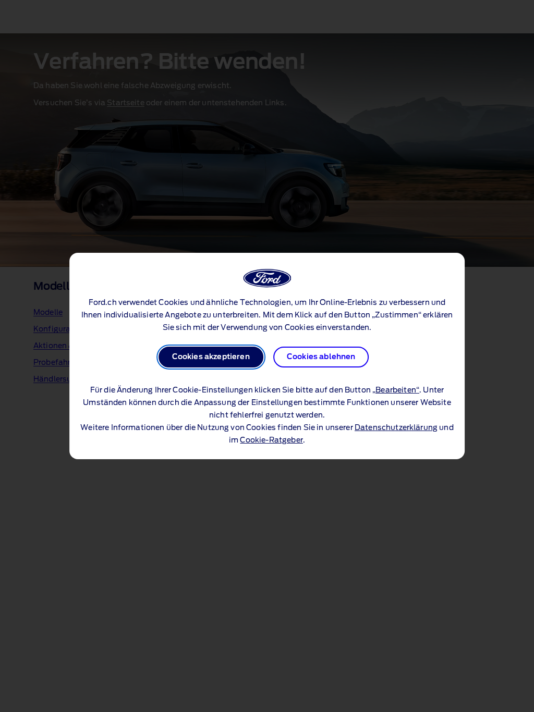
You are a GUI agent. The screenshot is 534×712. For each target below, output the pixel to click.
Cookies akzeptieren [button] (211, 357)
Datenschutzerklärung (396, 428)
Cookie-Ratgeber (271, 440)
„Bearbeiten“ (395, 390)
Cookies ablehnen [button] (321, 357)
